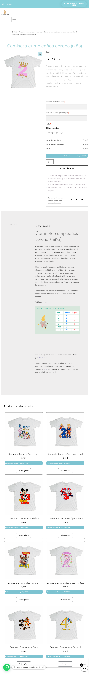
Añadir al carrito (67, 168)
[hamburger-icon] (14, 19)
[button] (40, 54)
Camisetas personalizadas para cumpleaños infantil (60, 32)
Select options (24, 470)
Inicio (15, 32)
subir (46, 369)
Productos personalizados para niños (31, 32)
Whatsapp (42, 358)
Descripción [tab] (13, 224)
